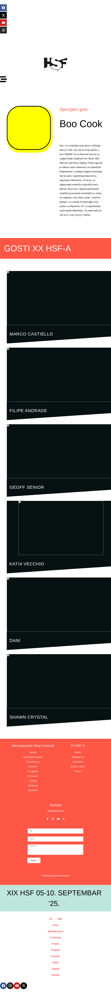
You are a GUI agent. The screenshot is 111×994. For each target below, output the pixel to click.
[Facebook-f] (47, 819)
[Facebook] (3, 7)
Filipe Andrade (28, 410)
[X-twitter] (3, 15)
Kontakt (33, 790)
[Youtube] (3, 22)
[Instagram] (3, 30)
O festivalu (33, 761)
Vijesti (33, 780)
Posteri (32, 766)
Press (78, 771)
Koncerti (33, 776)
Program (33, 771)
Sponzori (78, 761)
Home (33, 752)
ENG (60, 919)
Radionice (78, 757)
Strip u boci (78, 766)
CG (50, 919)
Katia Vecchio (26, 563)
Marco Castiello (31, 334)
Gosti (78, 752)
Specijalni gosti (33, 757)
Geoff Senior (26, 487)
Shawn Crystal (28, 717)
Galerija (33, 785)
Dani (14, 640)
